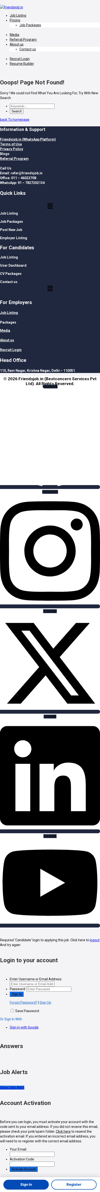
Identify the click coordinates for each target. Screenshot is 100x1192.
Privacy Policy (11, 149)
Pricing (15, 20)
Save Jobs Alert (12, 1088)
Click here (63, 1131)
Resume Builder (22, 64)
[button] (50, 206)
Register (74, 1184)
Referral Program (23, 39)
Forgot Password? (23, 1002)
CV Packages (11, 273)
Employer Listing (13, 238)
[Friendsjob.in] (11, 7)
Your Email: (18, 1149)
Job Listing (18, 15)
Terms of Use (11, 144)
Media (14, 35)
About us (17, 44)
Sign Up (45, 1002)
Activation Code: (22, 1159)
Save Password (27, 1011)
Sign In (26, 1184)
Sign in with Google (24, 1027)
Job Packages (30, 25)
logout (95, 940)
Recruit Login (20, 59)
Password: (18, 989)
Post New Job (11, 229)
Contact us (27, 49)
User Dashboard (13, 265)
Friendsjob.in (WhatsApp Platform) (28, 139)
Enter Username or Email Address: (36, 979)
